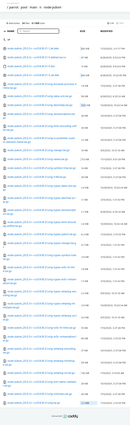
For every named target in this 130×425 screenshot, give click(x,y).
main (33, 7)
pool (24, 7)
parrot (13, 7)
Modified (107, 31)
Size (82, 31)
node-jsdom (52, 7)
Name (11, 31)
